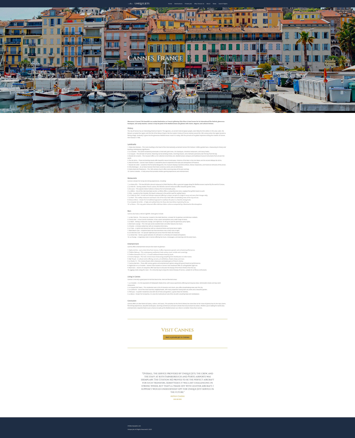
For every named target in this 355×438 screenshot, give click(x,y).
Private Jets (188, 4)
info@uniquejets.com (134, 426)
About (208, 4)
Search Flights (223, 4)
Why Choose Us (199, 4)
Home (170, 4)
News (214, 4)
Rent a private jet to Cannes (177, 337)
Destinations (178, 4)
